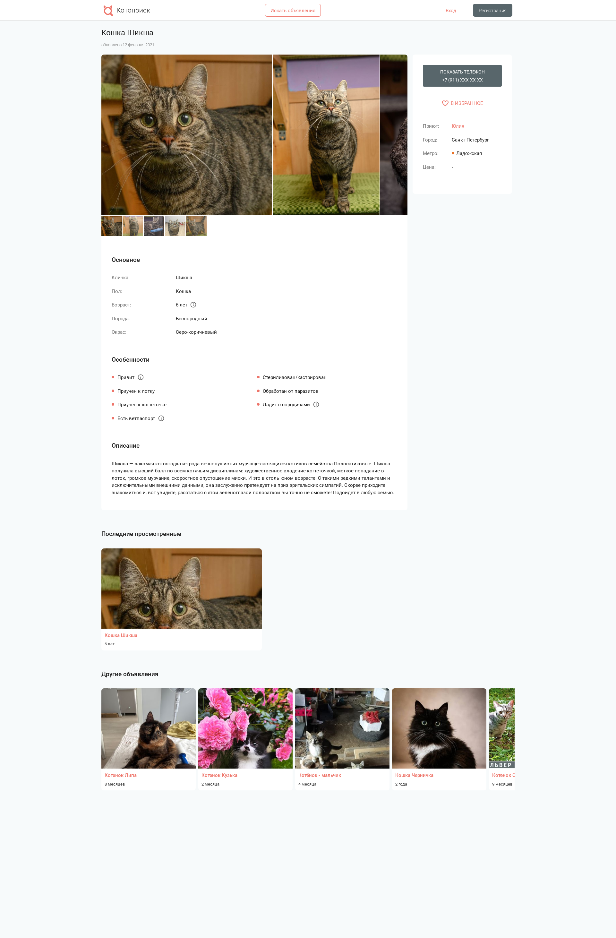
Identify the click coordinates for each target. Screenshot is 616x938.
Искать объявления (292, 10)
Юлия (458, 126)
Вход (451, 10)
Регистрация (493, 10)
